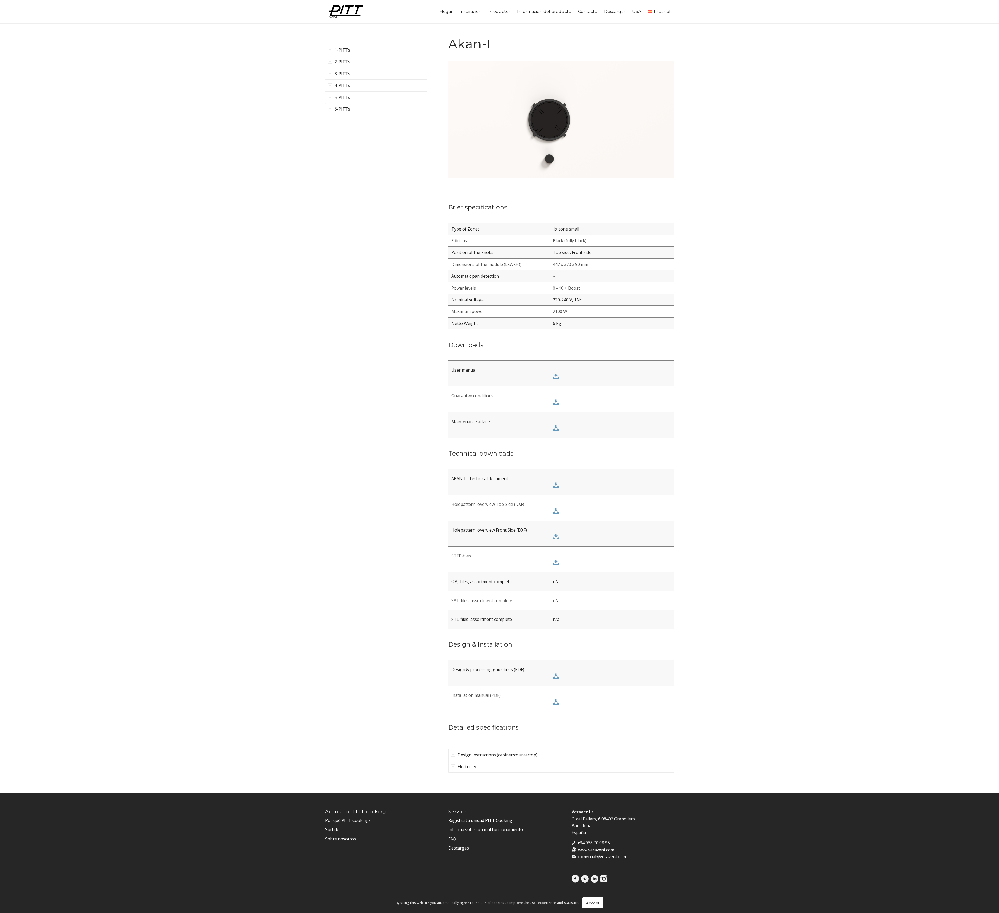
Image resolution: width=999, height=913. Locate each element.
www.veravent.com (596, 850)
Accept (593, 903)
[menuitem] (446, 11)
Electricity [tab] (467, 766)
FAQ (452, 839)
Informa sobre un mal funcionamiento (485, 829)
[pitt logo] (346, 11)
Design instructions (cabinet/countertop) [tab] (497, 755)
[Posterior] (662, 124)
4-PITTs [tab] (342, 85)
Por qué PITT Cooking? (347, 820)
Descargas (458, 848)
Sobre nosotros (340, 839)
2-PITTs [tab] (342, 62)
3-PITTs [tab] (342, 73)
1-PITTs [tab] (342, 50)
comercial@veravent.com (602, 856)
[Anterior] (460, 124)
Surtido (332, 829)
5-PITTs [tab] (342, 97)
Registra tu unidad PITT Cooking (480, 820)
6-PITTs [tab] (342, 109)
